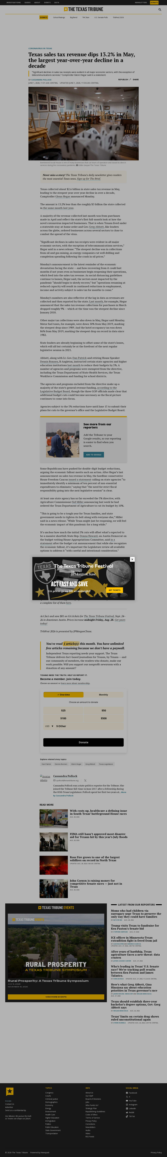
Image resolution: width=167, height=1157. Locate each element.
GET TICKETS (114, 590)
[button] (83, 578)
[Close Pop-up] (132, 559)
